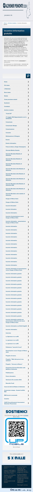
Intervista (8, 333)
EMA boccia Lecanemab (10, 395)
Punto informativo (11, 376)
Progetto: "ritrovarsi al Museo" (14, 364)
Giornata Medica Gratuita (12, 150)
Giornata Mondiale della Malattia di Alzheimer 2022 (15, 184)
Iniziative (6, 398)
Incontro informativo (11, 226)
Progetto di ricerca (11, 355)
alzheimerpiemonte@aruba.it (9, 481)
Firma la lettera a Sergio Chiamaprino (16, 146)
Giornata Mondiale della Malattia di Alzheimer (15, 169)
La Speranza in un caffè (12, 336)
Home (5, 23)
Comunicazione (10, 129)
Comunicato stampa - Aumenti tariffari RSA (14, 391)
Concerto (8, 132)
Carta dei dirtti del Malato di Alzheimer (14, 386)
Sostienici (7, 103)
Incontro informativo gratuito (14, 273)
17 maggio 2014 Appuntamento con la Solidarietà (16, 117)
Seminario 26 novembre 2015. (14, 379)
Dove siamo (7, 92)
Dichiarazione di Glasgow (13, 136)
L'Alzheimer (7, 88)
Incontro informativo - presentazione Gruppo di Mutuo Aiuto (16, 222)
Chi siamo (7, 85)
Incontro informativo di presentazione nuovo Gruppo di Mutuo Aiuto (16, 269)
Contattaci (7, 106)
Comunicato (9, 122)
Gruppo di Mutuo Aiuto (12, 198)
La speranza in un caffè (12, 340)
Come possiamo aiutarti (10, 99)
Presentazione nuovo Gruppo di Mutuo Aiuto (16, 351)
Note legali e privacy (22, 485)
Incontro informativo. (11, 329)
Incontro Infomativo (11, 209)
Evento (8, 139)
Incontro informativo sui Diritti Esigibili (16, 326)
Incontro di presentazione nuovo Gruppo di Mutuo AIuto (15, 217)
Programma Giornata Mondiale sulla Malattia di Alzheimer (15, 368)
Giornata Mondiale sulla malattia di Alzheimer (15, 194)
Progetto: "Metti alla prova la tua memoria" (15, 360)
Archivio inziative (12, 23)
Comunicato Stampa (11, 125)
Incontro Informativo (11, 212)
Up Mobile (26, 415)
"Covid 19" (9, 113)
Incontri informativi (11, 205)
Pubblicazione (10, 372)
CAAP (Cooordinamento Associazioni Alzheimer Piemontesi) (14, 403)
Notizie (6, 96)
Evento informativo (11, 143)
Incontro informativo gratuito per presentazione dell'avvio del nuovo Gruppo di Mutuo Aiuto (15, 321)
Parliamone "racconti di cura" (14, 347)
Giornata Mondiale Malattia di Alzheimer (14, 154)
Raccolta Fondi (10, 383)
